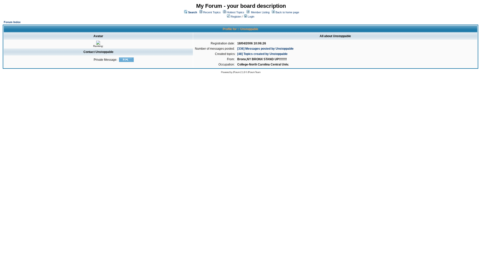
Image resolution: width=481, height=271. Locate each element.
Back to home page (287, 12)
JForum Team (254, 72)
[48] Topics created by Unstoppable (262, 54)
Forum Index (12, 22)
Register (235, 16)
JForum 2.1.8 (239, 72)
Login (250, 16)
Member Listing (260, 12)
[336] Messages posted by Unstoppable (265, 48)
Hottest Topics (235, 12)
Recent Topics (212, 12)
